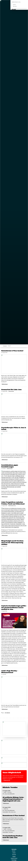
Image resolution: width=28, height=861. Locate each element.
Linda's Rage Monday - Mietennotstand (9, 671)
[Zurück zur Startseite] (1, 345)
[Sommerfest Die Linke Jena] (14, 404)
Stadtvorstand (14, 858)
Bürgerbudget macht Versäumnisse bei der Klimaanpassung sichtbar (12, 542)
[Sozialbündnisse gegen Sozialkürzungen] (14, 479)
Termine (15, 6)
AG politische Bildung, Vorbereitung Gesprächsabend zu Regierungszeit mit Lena (13, 799)
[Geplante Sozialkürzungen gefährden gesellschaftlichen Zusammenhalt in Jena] (14, 620)
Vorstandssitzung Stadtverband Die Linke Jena (13, 836)
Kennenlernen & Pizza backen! (12, 351)
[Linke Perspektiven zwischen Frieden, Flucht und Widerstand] (14, 518)
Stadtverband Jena (16, 2)
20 (5, 712)
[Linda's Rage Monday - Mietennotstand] (14, 689)
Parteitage (14, 860)
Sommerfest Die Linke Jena (11, 389)
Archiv (14, 4)
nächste (8, 712)
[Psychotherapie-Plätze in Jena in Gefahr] (14, 442)
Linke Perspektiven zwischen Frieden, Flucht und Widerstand (12, 503)
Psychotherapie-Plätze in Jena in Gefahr (13, 428)
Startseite (5, 345)
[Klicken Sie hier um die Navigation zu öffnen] (26, 2)
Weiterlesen (5, 384)
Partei (14, 9)
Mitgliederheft (7, 780)
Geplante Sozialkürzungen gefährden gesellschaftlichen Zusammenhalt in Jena (14, 607)
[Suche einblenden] (22, 2)
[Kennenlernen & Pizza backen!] (14, 363)
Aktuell (13, 851)
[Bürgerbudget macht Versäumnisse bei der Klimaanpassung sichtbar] (14, 555)
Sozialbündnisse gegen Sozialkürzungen (9, 466)
